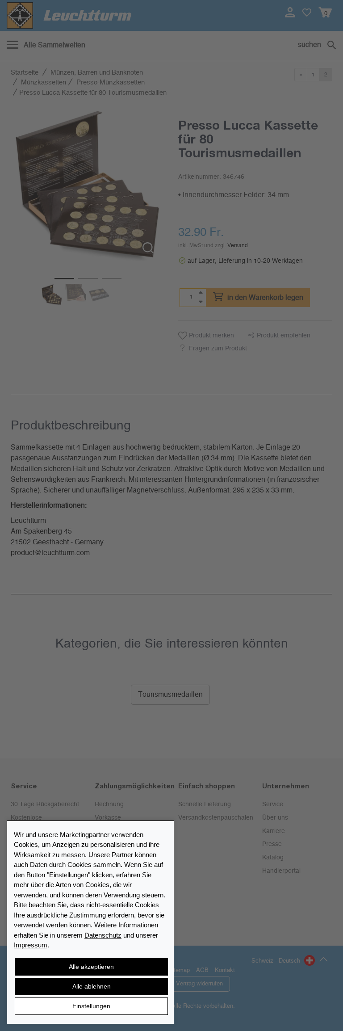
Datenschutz (102, 935)
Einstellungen (91, 1006)
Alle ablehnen (91, 986)
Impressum (30, 945)
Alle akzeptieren (91, 966)
